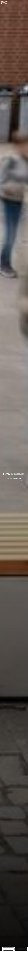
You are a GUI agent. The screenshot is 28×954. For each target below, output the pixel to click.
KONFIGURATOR (8, 949)
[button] (25, 2)
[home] (4, 2)
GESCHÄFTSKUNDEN (21, 949)
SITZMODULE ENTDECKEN (14, 478)
